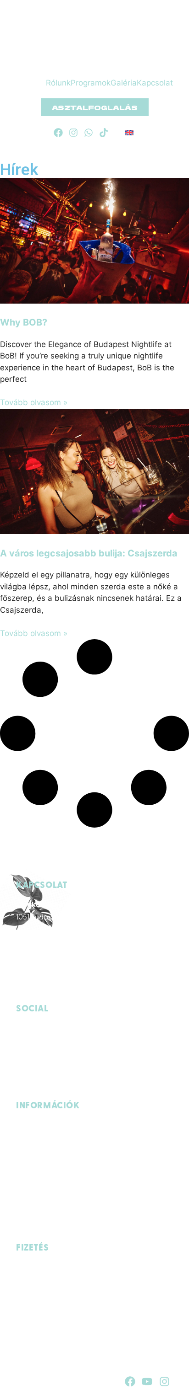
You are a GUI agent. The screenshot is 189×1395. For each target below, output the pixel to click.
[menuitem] (129, 132)
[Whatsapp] (88, 132)
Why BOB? (23, 322)
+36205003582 (100, 990)
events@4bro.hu (43, 990)
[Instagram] (73, 132)
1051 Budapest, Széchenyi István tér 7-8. (80, 917)
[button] (54, 69)
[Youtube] (147, 1381)
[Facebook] (58, 132)
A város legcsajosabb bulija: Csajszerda (89, 553)
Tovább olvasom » (33, 402)
